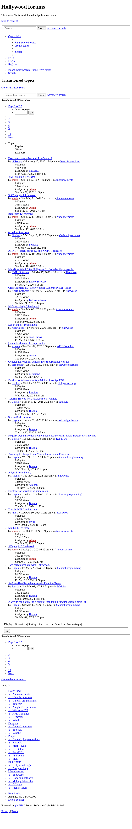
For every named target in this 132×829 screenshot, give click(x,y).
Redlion (16, 383)
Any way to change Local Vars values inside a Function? (39, 454)
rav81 (15, 512)
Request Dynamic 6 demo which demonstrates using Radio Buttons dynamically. (52, 435)
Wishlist (61, 586)
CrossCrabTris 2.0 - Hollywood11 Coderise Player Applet (39, 287)
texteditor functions (18, 232)
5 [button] (9, 128)
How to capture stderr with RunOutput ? (30, 158)
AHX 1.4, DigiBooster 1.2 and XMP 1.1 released (35, 250)
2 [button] (9, 119)
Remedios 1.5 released (20, 213)
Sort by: (33, 624)
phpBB (19, 805)
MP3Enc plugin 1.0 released (23, 306)
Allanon (16, 475)
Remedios (62, 512)
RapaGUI (61, 438)
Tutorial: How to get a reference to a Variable (32, 398)
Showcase (70, 272)
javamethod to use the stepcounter (26, 343)
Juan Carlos (18, 327)
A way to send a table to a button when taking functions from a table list (47, 601)
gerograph (17, 364)
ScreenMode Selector (19, 417)
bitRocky (17, 161)
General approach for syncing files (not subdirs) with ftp (38, 361)
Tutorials (63, 401)
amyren (16, 346)
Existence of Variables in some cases (28, 491)
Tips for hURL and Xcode (22, 509)
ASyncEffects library (19, 472)
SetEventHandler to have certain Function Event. (34, 583)
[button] (15, 106)
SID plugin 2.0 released (21, 546)
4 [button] (9, 125)
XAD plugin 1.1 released (22, 195)
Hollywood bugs (67, 383)
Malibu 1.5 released (19, 527)
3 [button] (9, 122)
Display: (9, 624)
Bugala (15, 401)
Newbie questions (70, 161)
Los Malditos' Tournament (22, 324)
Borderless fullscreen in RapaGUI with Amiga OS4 (36, 380)
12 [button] (9, 134)
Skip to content (9, 21)
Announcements (64, 179)
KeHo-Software (20, 272)
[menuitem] (25, 42)
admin (15, 179)
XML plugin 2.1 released (21, 176)
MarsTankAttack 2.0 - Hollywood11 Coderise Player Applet (41, 269)
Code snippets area (69, 235)
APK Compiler (65, 346)
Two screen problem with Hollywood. (29, 564)
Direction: (60, 624)
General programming (71, 457)
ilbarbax (16, 235)
